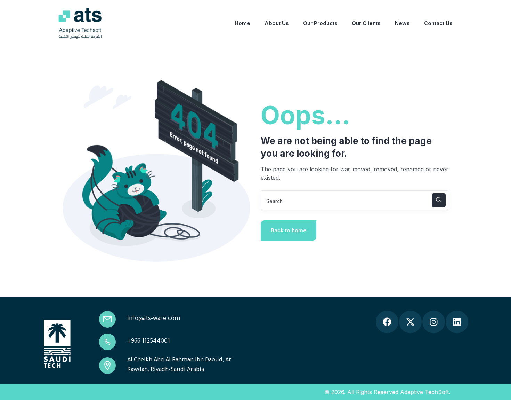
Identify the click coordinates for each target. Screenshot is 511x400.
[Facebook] (387, 322)
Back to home (289, 230)
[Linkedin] (457, 322)
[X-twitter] (410, 322)
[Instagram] (433, 322)
